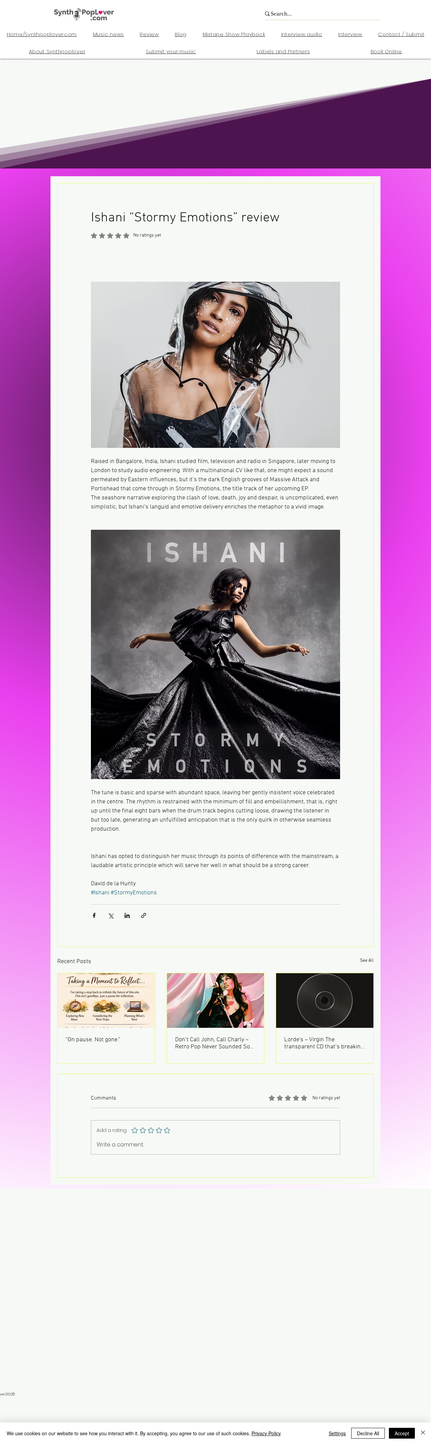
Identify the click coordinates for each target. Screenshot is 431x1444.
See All (367, 960)
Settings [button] (337, 1433)
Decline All (368, 1433)
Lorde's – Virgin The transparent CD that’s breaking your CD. (324, 1043)
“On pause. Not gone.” (93, 1039)
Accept (402, 1433)
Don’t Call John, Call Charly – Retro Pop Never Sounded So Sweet (212, 1043)
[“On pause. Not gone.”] (106, 1000)
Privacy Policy (266, 1433)
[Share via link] (143, 915)
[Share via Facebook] (94, 915)
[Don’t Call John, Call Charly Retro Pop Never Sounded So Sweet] (215, 1000)
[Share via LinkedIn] (127, 915)
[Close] (423, 1433)
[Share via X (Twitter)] (110, 915)
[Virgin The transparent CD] (324, 1000)
